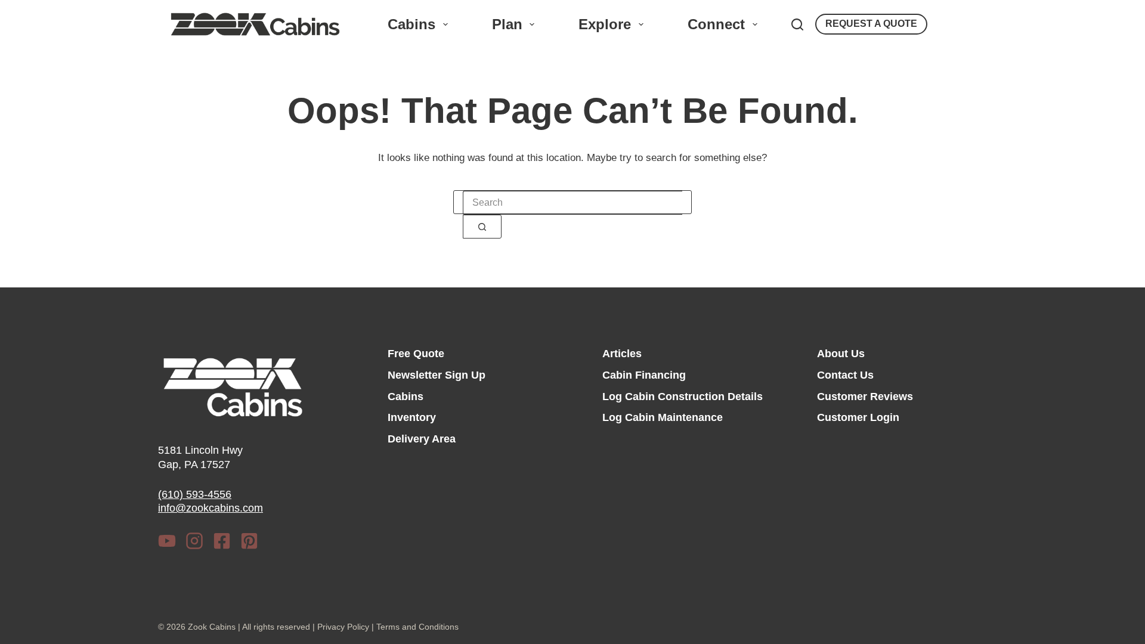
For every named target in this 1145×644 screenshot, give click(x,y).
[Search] (797, 24)
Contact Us (845, 375)
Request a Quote (871, 23)
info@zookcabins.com (210, 508)
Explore (604, 24)
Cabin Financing (644, 375)
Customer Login (858, 417)
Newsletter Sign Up (436, 375)
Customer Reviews (865, 396)
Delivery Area (422, 439)
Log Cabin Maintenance (662, 417)
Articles (622, 354)
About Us (841, 354)
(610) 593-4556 (194, 494)
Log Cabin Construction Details (682, 396)
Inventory (412, 417)
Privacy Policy (343, 626)
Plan (507, 24)
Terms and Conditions (417, 626)
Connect (716, 24)
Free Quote (416, 354)
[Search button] (482, 227)
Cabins (411, 24)
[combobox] (572, 203)
